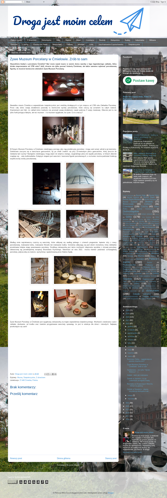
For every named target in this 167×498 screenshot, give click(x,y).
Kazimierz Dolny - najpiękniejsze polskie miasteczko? (139, 360)
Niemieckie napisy (128, 259)
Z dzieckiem (31, 40)
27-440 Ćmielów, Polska (29, 380)
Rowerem (126, 269)
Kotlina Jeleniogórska (140, 239)
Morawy (130, 256)
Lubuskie (151, 243)
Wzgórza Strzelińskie (149, 288)
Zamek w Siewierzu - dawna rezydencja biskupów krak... (138, 390)
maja (130, 350)
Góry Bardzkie (146, 217)
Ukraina (126, 284)
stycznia (131, 399)
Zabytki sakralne (142, 294)
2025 (128, 314)
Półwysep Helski (149, 267)
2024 (128, 317)
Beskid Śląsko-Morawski (132, 199)
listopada (131, 330)
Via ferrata (152, 284)
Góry (58, 40)
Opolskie (14, 44)
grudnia (131, 326)
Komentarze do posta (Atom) (68, 465)
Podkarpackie (129, 265)
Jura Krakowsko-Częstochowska (111, 44)
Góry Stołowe (130, 225)
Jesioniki (144, 229)
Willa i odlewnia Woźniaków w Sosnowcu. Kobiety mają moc (145, 154)
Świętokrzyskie (134, 44)
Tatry (125, 281)
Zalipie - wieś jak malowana (137, 375)
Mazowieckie (151, 249)
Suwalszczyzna (131, 276)
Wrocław (81, 44)
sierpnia (131, 340)
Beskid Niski (154, 195)
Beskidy (102, 40)
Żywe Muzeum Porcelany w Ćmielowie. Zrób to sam (137, 366)
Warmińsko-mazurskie (131, 286)
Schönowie (144, 271)
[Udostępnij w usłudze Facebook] (53, 374)
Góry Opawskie (130, 223)
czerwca (131, 346)
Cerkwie (70, 44)
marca (130, 356)
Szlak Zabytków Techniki (148, 276)
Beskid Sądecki (133, 197)
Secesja (153, 271)
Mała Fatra (129, 247)
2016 (128, 419)
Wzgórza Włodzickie (129, 291)
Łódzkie (126, 245)
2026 (128, 310)
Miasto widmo (128, 251)
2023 (128, 320)
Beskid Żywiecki (130, 202)
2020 (128, 406)
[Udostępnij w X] (50, 374)
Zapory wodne (146, 299)
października (133, 333)
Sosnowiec (138, 273)
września (131, 336)
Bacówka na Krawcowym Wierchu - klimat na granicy (140, 385)
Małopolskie (115, 40)
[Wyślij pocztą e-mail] (45, 374)
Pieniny (149, 262)
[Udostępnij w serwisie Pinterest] (55, 374)
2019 (128, 409)
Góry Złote (138, 227)
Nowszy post (16, 458)
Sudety (127, 40)
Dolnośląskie (46, 40)
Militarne (152, 40)
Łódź (135, 245)
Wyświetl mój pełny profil (132, 452)
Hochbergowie (150, 227)
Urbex (78, 40)
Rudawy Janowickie (149, 269)
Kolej (91, 44)
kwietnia (131, 353)
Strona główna (63, 458)
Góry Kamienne (153, 221)
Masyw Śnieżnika (136, 249)
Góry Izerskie (139, 221)
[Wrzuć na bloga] (48, 374)
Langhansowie (128, 243)
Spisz (148, 273)
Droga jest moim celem (144, 432)
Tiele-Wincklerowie (138, 281)
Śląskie (68, 40)
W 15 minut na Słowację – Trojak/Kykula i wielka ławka (144, 171)
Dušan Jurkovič (146, 214)
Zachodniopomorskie (130, 296)
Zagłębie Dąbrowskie (150, 296)
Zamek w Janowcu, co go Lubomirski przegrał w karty (138, 380)
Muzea (19, 377)
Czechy (25, 44)
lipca (130, 343)
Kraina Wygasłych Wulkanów (144, 241)
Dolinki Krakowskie (145, 209)
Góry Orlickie (143, 223)
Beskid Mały (141, 195)
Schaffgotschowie (129, 271)
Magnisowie (154, 245)
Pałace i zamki (16, 40)
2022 (128, 324)
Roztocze (136, 269)
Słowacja (126, 273)
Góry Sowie (155, 223)
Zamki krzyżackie (132, 298)
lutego (130, 395)
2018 (128, 413)
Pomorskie (127, 267)
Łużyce (143, 245)
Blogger (111, 493)
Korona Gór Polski (40, 44)
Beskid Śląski (149, 197)
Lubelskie (140, 243)
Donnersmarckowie (130, 214)
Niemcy (153, 256)
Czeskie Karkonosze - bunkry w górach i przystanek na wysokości (146, 137)
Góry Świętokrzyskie (145, 225)
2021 (128, 403)
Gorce (157, 214)
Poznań (137, 267)
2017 (128, 416)
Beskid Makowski (128, 195)
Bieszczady (57, 44)
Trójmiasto (152, 281)
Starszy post (111, 458)
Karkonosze (143, 234)
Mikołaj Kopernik (142, 253)
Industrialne (139, 40)
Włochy (125, 288)
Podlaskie (149, 265)
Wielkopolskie (151, 286)
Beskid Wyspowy (151, 199)
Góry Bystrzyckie (138, 219)
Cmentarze (90, 40)
